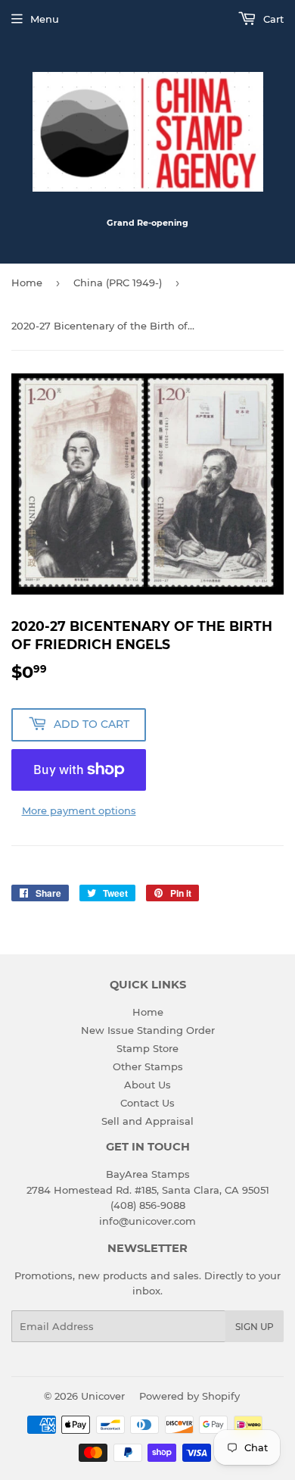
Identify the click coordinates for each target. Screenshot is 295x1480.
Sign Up (254, 1326)
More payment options (79, 810)
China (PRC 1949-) (117, 282)
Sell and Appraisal (147, 1121)
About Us (147, 1085)
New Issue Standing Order (148, 1030)
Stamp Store (147, 1048)
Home (26, 282)
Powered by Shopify (189, 1396)
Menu (44, 19)
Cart (272, 19)
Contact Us (147, 1103)
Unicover (103, 1396)
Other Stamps (148, 1066)
